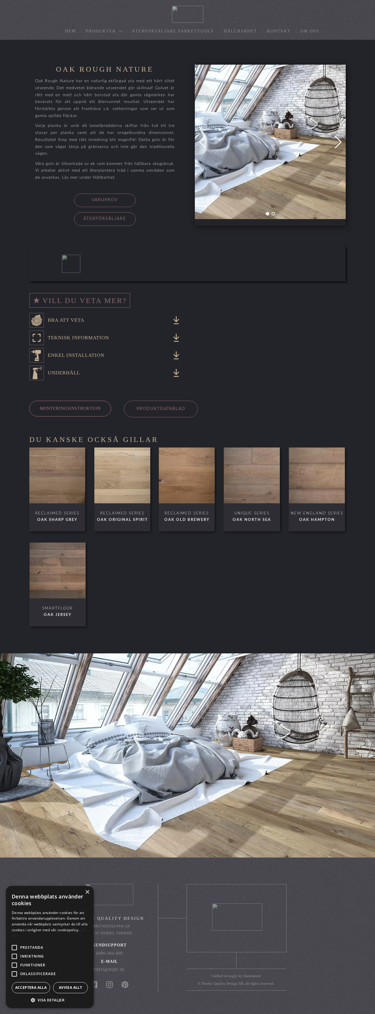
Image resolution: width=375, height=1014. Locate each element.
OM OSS (309, 31)
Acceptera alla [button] (31, 987)
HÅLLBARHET (240, 31)
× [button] (87, 892)
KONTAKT (279, 31)
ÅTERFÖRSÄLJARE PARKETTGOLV (173, 31)
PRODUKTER (101, 31)
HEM (70, 31)
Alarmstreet (252, 976)
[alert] (50, 947)
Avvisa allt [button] (70, 987)
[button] (267, 214)
